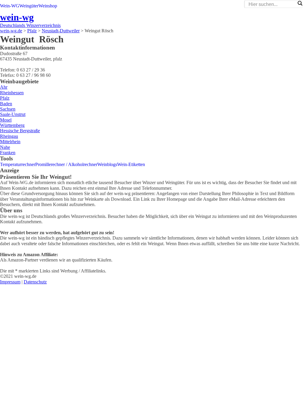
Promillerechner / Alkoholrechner (66, 164)
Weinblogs (107, 164)
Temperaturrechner (17, 164)
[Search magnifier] (300, 3)
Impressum (10, 281)
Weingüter (28, 5)
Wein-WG (9, 5)
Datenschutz (35, 281)
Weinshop (47, 5)
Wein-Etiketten (131, 164)
